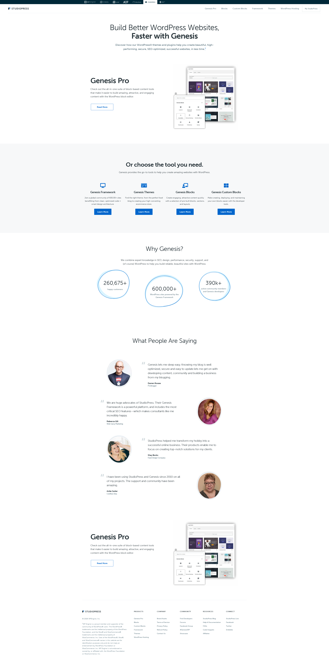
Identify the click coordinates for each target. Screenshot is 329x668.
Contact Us (161, 633)
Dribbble (229, 630)
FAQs (205, 626)
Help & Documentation (212, 622)
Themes (137, 633)
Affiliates (206, 633)
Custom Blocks (139, 626)
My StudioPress (311, 9)
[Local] (116, 2)
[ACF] (125, 2)
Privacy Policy (162, 626)
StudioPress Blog (209, 619)
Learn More (102, 212)
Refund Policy (162, 630)
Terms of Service (163, 622)
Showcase (184, 633)
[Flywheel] (104, 2)
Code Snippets (208, 630)
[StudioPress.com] (18, 8)
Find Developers (186, 619)
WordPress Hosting (141, 637)
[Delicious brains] (162, 2)
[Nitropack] (136, 2)
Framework (138, 630)
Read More (102, 107)
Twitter (229, 626)
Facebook (230, 622)
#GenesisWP (185, 630)
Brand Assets (162, 619)
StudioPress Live (232, 619)
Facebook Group (186, 626)
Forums (183, 622)
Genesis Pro (138, 619)
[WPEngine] (90, 2)
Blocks (136, 622)
